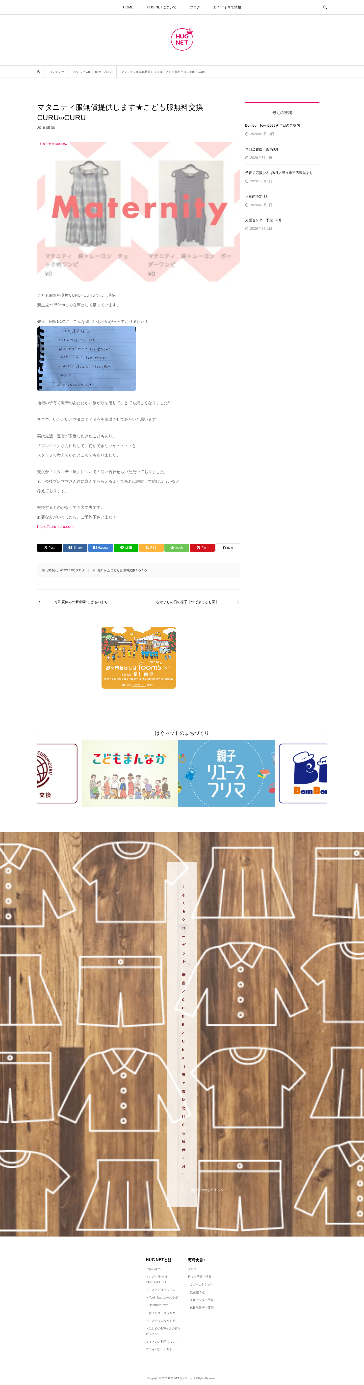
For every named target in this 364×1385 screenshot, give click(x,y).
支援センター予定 (202, 1300)
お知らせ (103, 570)
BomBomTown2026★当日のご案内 (272, 125)
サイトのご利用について (162, 1341)
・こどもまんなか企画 (161, 1321)
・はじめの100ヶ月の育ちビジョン (163, 1331)
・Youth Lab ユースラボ (162, 1297)
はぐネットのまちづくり (182, 733)
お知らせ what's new (60, 570)
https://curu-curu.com (55, 526)
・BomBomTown (157, 1305)
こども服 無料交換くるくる (129, 570)
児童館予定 (197, 1292)
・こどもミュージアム (161, 1290)
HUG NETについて (161, 7)
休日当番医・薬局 (202, 1307)
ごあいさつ (153, 1269)
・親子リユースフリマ (161, 1313)
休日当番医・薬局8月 (261, 149)
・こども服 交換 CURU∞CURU (156, 1279)
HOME (128, 7)
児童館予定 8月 (257, 196)
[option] (85, 773)
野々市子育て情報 (227, 7)
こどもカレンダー (202, 1284)
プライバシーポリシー (161, 1349)
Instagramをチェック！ (209, 1190)
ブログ (195, 7)
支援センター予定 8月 (263, 220)
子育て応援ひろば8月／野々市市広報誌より (279, 173)
